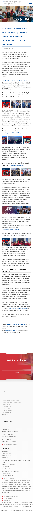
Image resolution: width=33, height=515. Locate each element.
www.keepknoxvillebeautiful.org (11, 133)
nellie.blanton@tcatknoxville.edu (17, 308)
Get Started (5, 397)
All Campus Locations (9, 478)
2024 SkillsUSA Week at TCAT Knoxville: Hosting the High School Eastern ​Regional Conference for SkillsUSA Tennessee (15, 36)
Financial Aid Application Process (10, 400)
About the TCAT (6, 393)
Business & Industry (7, 395)
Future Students (6, 387)
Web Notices (7, 500)
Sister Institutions (6, 412)
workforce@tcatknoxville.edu (16, 324)
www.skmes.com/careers (16, 165)
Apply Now (16, 372)
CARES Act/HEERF (7, 406)
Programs (4, 391)
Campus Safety (6, 408)
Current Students (6, 389)
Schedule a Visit (17, 367)
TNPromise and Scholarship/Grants (11, 402)
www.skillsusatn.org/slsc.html (11, 229)
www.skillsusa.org (10, 330)
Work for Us (5, 414)
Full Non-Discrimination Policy (11, 496)
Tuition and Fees (6, 404)
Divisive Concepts (8, 498)
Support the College (7, 410)
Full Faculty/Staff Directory (10, 444)
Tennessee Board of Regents (14, 504)
